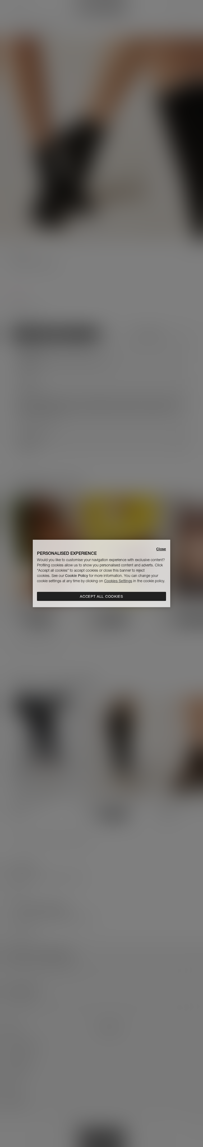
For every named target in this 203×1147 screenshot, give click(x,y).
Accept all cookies (101, 596)
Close (161, 549)
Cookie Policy (76, 575)
